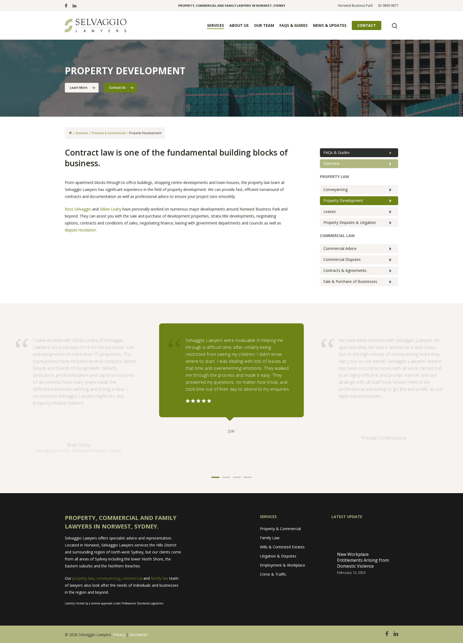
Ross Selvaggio (78, 209)
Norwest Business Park (355, 5)
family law (159, 578)
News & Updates (329, 25)
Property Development (343, 200)
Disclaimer (138, 634)
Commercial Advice (340, 248)
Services (215, 25)
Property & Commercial (280, 528)
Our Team (264, 25)
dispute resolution (80, 229)
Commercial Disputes (342, 259)
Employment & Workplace (282, 565)
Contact (366, 25)
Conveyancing (335, 189)
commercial (132, 578)
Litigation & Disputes (278, 556)
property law (83, 578)
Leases (329, 211)
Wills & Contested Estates (282, 546)
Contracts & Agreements (345, 270)
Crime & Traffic (273, 574)
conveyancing (108, 578)
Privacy (119, 634)
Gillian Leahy (110, 209)
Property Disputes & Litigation (349, 222)
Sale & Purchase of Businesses (350, 281)
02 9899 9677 (388, 5)
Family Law (269, 537)
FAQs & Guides (293, 25)
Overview (331, 163)
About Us (239, 25)
